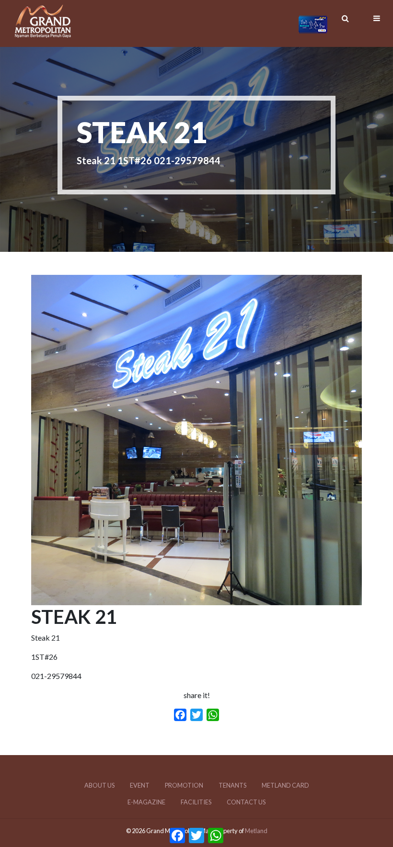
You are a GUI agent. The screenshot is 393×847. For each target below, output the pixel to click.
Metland (256, 831)
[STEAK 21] (196, 599)
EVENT (140, 785)
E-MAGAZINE (146, 802)
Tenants (232, 785)
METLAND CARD (285, 785)
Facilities (196, 802)
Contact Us (246, 802)
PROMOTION (184, 785)
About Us (99, 785)
